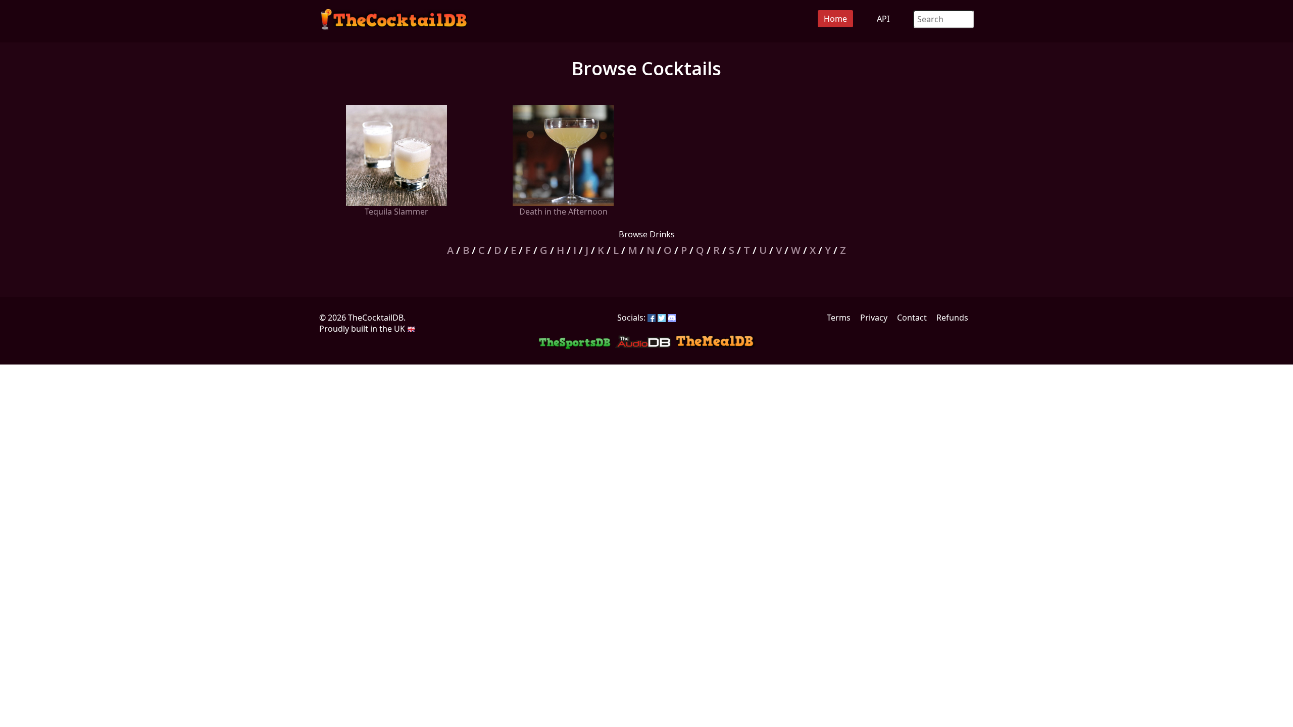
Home (835, 18)
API (883, 18)
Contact (912, 317)
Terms (839, 317)
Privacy (873, 317)
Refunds (952, 317)
